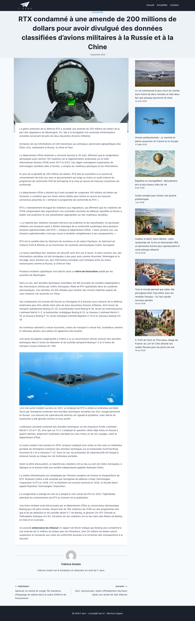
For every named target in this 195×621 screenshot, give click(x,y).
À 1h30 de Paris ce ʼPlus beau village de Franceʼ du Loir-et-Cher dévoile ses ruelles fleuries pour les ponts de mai (156, 344)
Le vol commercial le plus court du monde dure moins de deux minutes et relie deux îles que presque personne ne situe (157, 94)
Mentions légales (115, 613)
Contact (174, 5)
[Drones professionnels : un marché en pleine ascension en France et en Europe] (157, 120)
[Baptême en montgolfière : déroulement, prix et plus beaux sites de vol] (157, 163)
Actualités (162, 5)
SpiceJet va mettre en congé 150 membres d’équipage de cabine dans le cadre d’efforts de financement (40, 592)
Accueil (150, 5)
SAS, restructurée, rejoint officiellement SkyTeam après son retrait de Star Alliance (101, 590)
